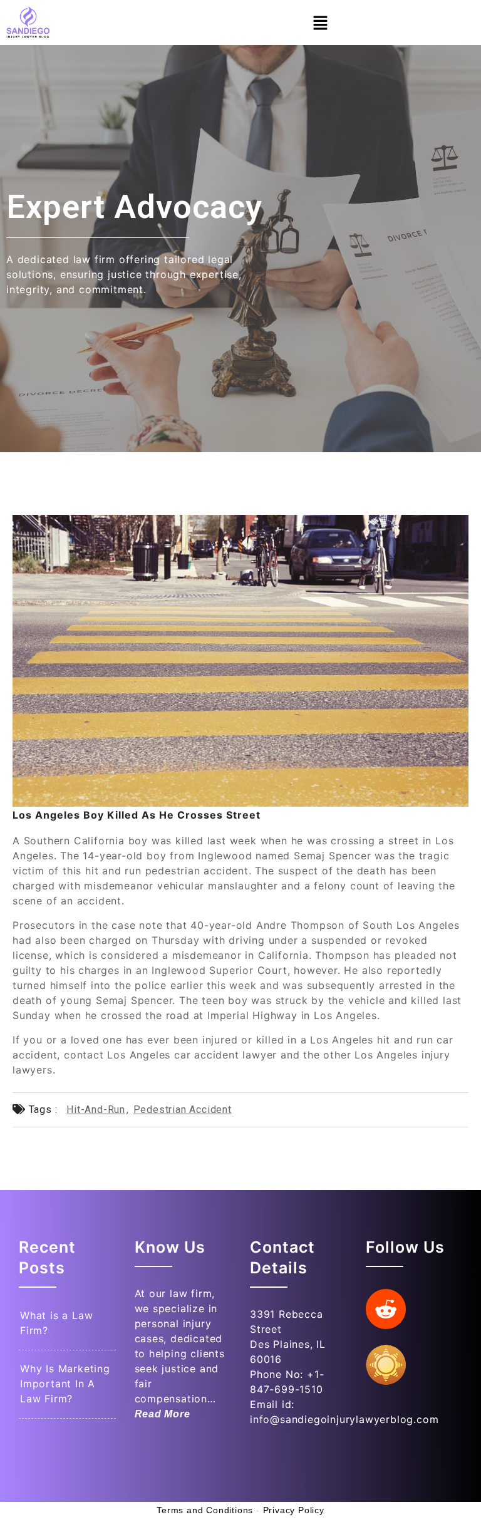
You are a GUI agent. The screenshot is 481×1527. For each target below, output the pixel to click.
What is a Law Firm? (56, 1323)
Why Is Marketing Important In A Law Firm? (65, 1383)
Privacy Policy (293, 1510)
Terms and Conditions (205, 1510)
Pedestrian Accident (182, 1109)
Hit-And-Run (95, 1109)
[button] (320, 23)
